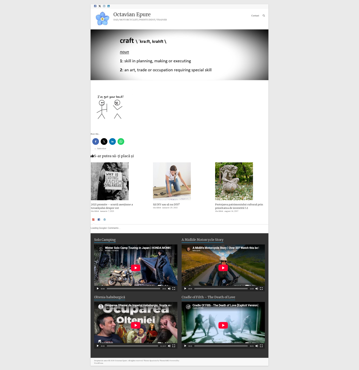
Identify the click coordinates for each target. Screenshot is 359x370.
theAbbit (95, 211)
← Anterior (100, 148)
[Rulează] (97, 288)
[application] (135, 267)
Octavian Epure (132, 14)
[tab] (93, 220)
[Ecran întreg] (173, 288)
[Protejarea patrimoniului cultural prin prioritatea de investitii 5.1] (234, 163)
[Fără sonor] (169, 288)
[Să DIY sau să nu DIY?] (172, 163)
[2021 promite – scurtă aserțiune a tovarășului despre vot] (110, 163)
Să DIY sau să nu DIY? (166, 204)
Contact (255, 15)
